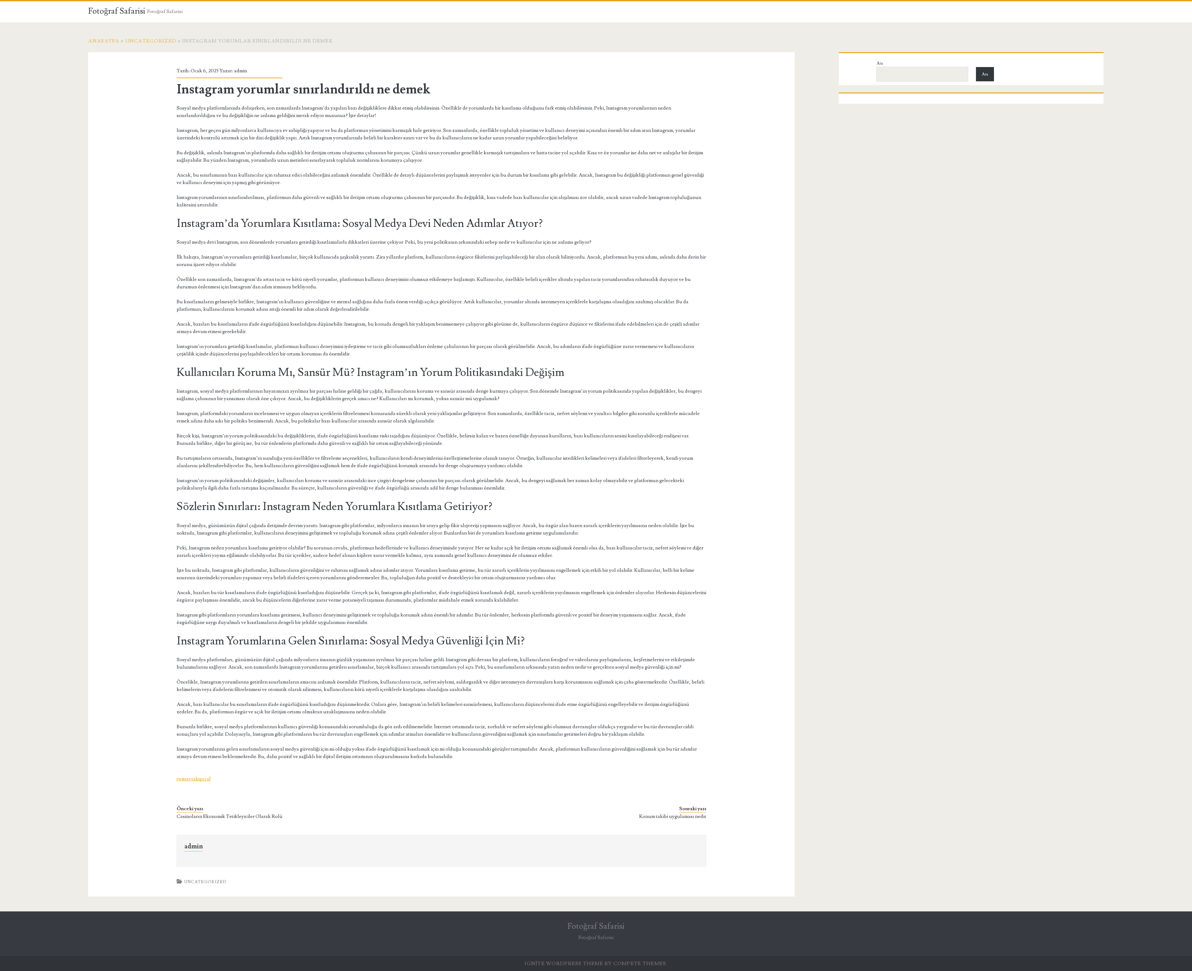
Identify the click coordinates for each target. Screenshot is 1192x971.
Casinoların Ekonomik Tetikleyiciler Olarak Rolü (229, 816)
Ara (880, 63)
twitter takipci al (194, 779)
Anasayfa (103, 41)
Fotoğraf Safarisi (116, 11)
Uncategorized (151, 41)
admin (240, 71)
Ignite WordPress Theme (564, 963)
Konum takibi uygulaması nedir (672, 816)
